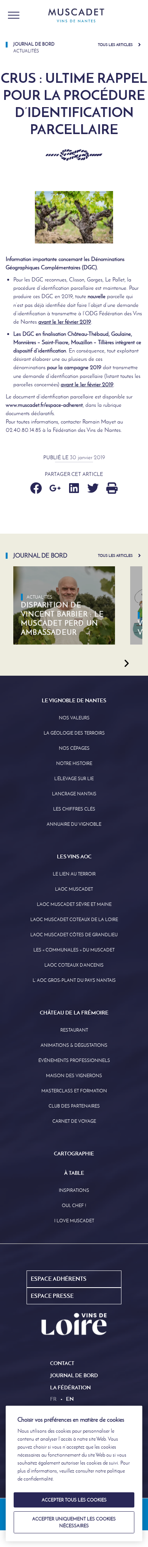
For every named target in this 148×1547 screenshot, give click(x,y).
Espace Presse (52, 1296)
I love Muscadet (74, 1220)
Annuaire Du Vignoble (74, 824)
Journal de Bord (74, 1375)
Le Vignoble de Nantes (74, 700)
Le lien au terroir (74, 874)
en (70, 1398)
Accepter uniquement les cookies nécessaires (74, 1522)
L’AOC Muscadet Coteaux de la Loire (74, 919)
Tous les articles (115, 44)
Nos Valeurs (74, 718)
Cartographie (74, 1153)
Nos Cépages (74, 748)
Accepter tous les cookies (74, 1500)
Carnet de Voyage (74, 1121)
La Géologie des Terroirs (74, 733)
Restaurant (74, 1030)
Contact (62, 1363)
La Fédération (70, 1387)
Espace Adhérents (59, 1278)
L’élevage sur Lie (74, 778)
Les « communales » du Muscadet (74, 950)
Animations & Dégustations (74, 1045)
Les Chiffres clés (74, 809)
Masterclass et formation (74, 1090)
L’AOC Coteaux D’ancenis (74, 965)
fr (53, 1398)
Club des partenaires (74, 1106)
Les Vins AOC (74, 856)
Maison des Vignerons (74, 1075)
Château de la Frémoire (74, 1012)
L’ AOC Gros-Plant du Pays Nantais (74, 980)
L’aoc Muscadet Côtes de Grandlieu (74, 934)
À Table (74, 1172)
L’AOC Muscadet (74, 889)
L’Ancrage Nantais (74, 793)
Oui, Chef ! (74, 1205)
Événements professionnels (74, 1060)
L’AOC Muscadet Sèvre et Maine (74, 904)
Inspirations (74, 1190)
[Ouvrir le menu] (13, 15)
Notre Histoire (74, 763)
